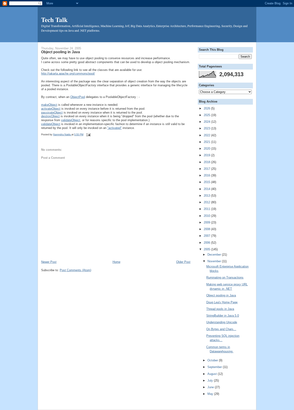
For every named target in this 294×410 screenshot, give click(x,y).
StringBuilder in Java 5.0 (222, 315)
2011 (207, 209)
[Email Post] (87, 134)
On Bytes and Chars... (221, 329)
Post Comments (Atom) (75, 270)
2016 (207, 175)
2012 (207, 202)
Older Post (183, 262)
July (210, 380)
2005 (207, 249)
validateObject (70, 120)
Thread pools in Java (220, 309)
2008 (207, 229)
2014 (207, 189)
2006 (207, 242)
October (213, 360)
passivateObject (52, 112)
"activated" (114, 128)
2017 (207, 168)
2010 (207, 216)
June (211, 387)
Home (116, 262)
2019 (207, 155)
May (210, 394)
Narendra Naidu (62, 134)
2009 (207, 222)
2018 (207, 162)
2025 (207, 115)
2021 (207, 142)
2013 (207, 195)
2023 (207, 128)
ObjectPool (77, 97)
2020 (207, 148)
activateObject (50, 108)
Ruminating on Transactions (224, 277)
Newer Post (49, 262)
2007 (207, 235)
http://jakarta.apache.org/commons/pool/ (68, 73)
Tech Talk (54, 19)
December (214, 254)
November (214, 261)
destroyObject (50, 116)
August (212, 374)
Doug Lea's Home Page (221, 302)
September (215, 367)
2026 (207, 108)
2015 (207, 182)
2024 (207, 121)
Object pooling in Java (221, 295)
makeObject (49, 104)
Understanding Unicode (221, 322)
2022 (207, 135)
